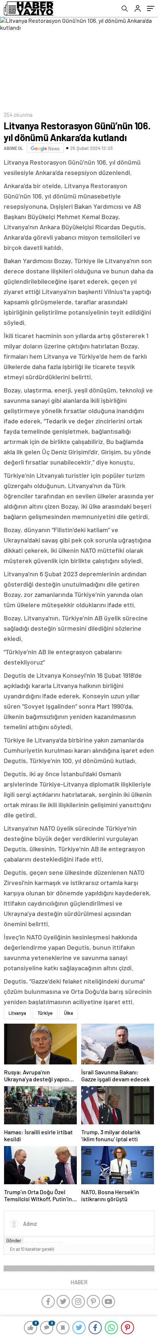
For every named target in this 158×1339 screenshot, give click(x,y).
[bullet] (49, 1242)
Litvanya (17, 1013)
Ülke (68, 1013)
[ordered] (43, 1242)
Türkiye (45, 1013)
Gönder (13, 1240)
